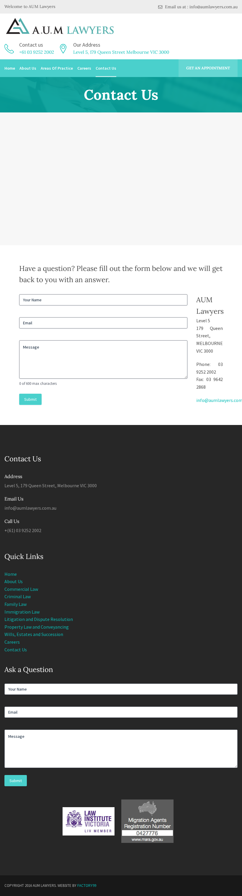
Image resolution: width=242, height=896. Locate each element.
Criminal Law (17, 596)
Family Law (15, 604)
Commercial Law (21, 589)
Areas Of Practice (57, 68)
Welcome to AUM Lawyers (29, 6)
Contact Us (106, 68)
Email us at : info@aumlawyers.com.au (201, 6)
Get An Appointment (208, 68)
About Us (27, 68)
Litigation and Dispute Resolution (38, 619)
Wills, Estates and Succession (33, 634)
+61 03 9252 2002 (36, 52)
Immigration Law (22, 612)
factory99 (86, 885)
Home (9, 68)
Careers (84, 68)
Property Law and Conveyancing (36, 627)
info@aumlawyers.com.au (30, 508)
